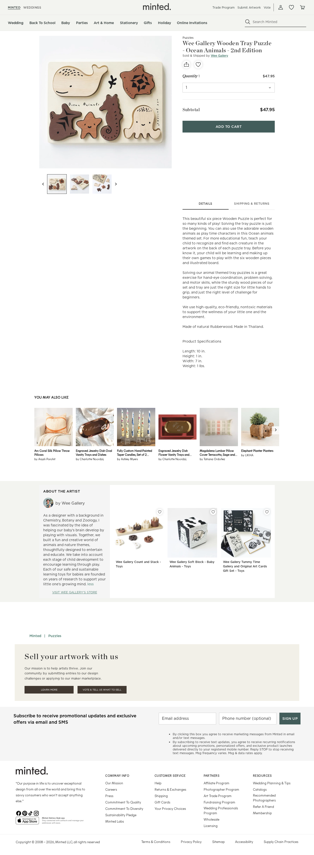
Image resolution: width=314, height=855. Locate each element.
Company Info (117, 775)
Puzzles (188, 38)
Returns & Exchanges (170, 789)
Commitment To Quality (123, 802)
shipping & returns (251, 203)
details (205, 203)
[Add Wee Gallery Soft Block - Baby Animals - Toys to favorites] (213, 512)
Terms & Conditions (155, 841)
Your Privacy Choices (170, 808)
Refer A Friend (263, 806)
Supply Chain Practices (281, 841)
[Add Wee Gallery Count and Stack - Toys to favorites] (160, 512)
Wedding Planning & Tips (271, 783)
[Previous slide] (43, 184)
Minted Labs (114, 821)
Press (109, 795)
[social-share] (186, 64)
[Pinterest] (24, 813)
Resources (262, 775)
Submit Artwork (249, 7)
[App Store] (27, 822)
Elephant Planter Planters (257, 451)
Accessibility (244, 841)
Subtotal (191, 109)
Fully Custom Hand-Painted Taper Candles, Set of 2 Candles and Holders (134, 452)
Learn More (49, 689)
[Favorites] (291, 7)
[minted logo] (157, 6)
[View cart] (302, 7)
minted (14, 7)
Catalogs (260, 789)
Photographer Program (221, 789)
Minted (35, 636)
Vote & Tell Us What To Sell (102, 689)
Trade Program (223, 7)
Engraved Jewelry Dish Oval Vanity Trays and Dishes (94, 452)
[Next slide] (116, 184)
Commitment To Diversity (124, 808)
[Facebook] (19, 813)
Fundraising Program (219, 802)
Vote (267, 7)
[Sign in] (281, 7)
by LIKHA (247, 455)
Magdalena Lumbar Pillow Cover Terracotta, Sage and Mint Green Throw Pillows (217, 452)
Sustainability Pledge (120, 815)
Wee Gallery (219, 55)
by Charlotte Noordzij (90, 459)
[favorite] (198, 64)
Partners (211, 775)
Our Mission (114, 783)
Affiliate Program (216, 783)
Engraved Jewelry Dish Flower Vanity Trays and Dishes (173, 452)
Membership (262, 813)
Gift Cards (162, 802)
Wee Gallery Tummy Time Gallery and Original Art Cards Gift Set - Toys (245, 566)
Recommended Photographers (264, 797)
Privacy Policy (191, 841)
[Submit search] (248, 22)
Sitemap (218, 841)
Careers (111, 789)
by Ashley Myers (127, 459)
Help (158, 783)
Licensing (211, 825)
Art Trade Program (218, 795)
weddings (32, 7)
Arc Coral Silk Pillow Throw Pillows (52, 452)
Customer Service (170, 775)
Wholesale (211, 819)
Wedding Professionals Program (221, 810)
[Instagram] (36, 813)
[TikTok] (30, 813)
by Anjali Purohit (44, 459)
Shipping (161, 795)
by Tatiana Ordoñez (212, 459)
